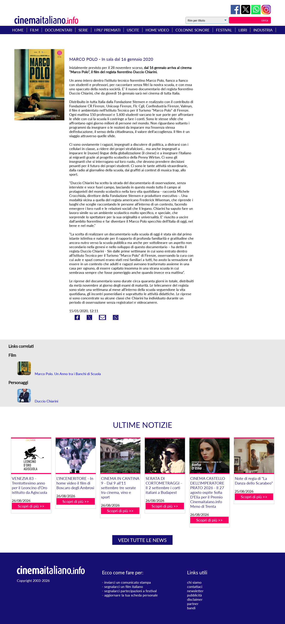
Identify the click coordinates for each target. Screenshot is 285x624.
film (34, 30)
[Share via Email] (103, 318)
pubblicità (194, 595)
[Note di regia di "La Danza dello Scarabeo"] (254, 456)
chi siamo (194, 582)
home (18, 30)
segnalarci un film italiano (123, 586)
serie (83, 30)
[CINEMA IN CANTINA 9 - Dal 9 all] (120, 456)
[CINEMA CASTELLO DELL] (209, 456)
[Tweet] (246, 13)
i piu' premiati (107, 30)
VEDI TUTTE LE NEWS (142, 540)
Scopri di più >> (31, 506)
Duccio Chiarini (46, 401)
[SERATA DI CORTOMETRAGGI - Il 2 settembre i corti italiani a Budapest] (165, 456)
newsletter (195, 591)
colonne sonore (192, 30)
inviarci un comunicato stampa (127, 582)
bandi (191, 608)
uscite (133, 30)
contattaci (194, 586)
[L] (76, 456)
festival (224, 30)
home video (157, 30)
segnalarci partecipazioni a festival (130, 591)
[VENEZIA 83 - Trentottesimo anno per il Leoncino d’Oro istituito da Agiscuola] (31, 456)
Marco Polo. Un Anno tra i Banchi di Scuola (67, 374)
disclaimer (195, 599)
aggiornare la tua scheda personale (131, 595)
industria (263, 30)
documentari (58, 30)
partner (193, 603)
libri (242, 30)
